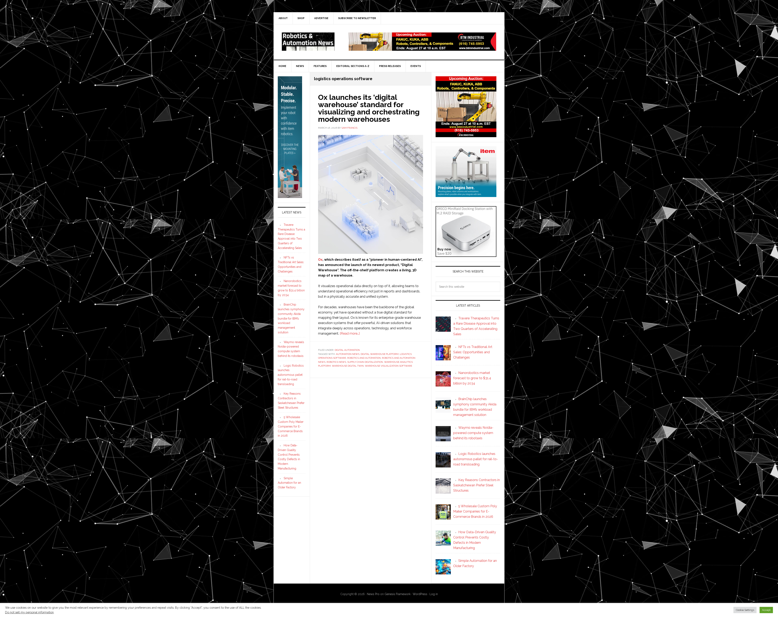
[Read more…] (350, 333)
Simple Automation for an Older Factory (289, 483)
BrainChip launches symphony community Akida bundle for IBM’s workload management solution (291, 318)
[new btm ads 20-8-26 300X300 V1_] (466, 135)
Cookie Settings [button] (745, 610)
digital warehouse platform (380, 354)
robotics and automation (364, 357)
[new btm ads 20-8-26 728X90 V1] (422, 49)
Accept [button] (766, 610)
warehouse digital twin (348, 365)
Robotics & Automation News (308, 41)
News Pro (373, 594)
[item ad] (466, 195)
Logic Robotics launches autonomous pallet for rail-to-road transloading (291, 375)
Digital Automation (347, 350)
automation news (347, 354)
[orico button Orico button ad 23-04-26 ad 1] (466, 255)
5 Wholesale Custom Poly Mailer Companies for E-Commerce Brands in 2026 (291, 426)
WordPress (420, 594)
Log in (434, 594)
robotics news (336, 362)
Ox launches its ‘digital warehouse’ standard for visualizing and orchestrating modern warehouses (369, 108)
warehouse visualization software (388, 365)
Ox (320, 260)
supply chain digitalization (365, 362)
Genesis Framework (397, 594)
